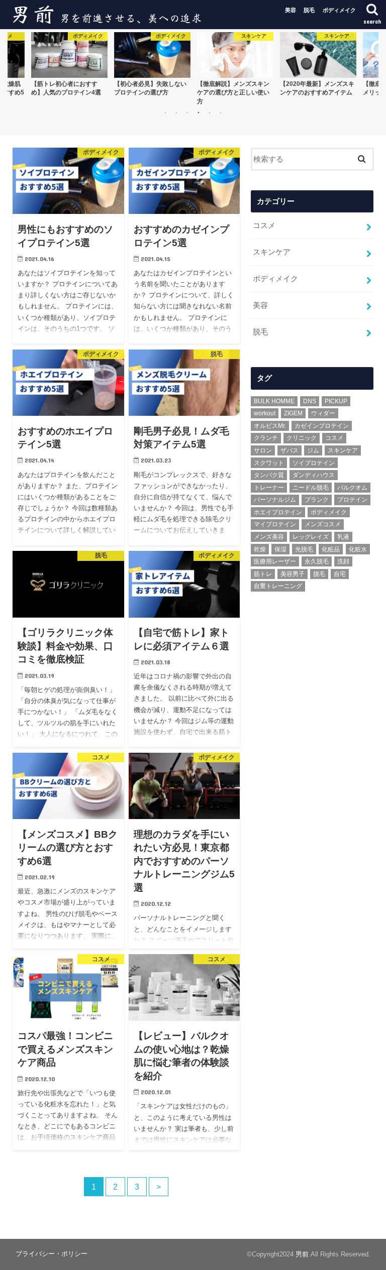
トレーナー (269, 487)
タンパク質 (269, 475)
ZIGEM (293, 413)
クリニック (301, 437)
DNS (309, 401)
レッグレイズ (311, 536)
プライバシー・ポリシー (51, 1253)
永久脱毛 (317, 561)
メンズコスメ (323, 524)
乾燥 (260, 549)
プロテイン (352, 499)
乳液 (343, 536)
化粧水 (358, 549)
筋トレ (263, 574)
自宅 (340, 574)
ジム (313, 450)
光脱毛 (304, 549)
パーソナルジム (275, 499)
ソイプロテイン (314, 463)
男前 (302, 1254)
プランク (317, 499)
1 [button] (165, 112)
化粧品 (331, 549)
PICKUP (336, 401)
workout (264, 413)
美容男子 (292, 574)
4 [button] (199, 112)
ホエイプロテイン (278, 512)
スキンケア (272, 252)
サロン (263, 450)
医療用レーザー (275, 561)
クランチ (266, 437)
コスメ (264, 225)
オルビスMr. (270, 425)
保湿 (280, 549)
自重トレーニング (278, 586)
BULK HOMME (274, 401)
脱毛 (309, 10)
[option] (69, 64)
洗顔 (343, 561)
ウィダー (323, 413)
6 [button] (221, 112)
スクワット (269, 463)
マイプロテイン (275, 524)
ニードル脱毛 (311, 487)
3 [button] (187, 112)
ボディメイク (339, 10)
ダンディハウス (314, 475)
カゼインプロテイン (322, 425)
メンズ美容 (269, 536)
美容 (290, 10)
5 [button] (210, 112)
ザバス (289, 450)
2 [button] (176, 112)
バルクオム (352, 487)
